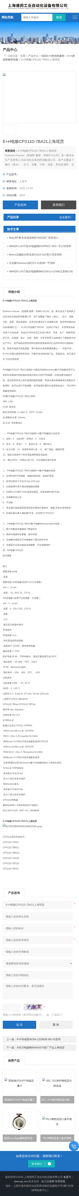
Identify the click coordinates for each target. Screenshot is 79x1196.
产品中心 (33, 55)
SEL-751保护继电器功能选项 (57, 1099)
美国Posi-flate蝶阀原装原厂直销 (20, 1138)
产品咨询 (20, 204)
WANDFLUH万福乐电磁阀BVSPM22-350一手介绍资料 (40, 246)
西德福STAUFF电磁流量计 (19, 1099)
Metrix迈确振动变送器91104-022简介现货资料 (35, 254)
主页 (23, 55)
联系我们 (58, 204)
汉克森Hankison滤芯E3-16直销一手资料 (32, 263)
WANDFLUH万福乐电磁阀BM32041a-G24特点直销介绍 (41, 271)
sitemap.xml (21, 1181)
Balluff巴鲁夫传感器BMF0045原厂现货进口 (33, 237)
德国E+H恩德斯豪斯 (53, 55)
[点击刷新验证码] (33, 1007)
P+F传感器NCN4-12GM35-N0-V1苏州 (39, 1039)
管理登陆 (60, 1181)
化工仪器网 (47, 1181)
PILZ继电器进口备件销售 (57, 1138)
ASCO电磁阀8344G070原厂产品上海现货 (40, 1047)
